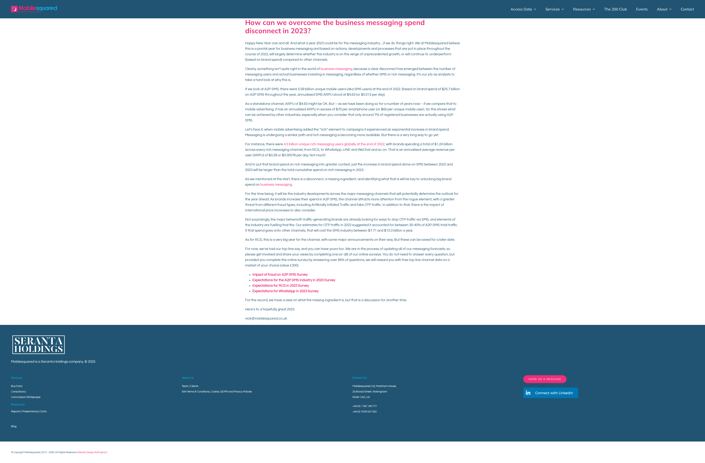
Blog (14, 426)
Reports (16, 411)
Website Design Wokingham (92, 452)
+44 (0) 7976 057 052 (364, 411)
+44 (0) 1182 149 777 (364, 406)
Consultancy (18, 391)
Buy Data (16, 386)
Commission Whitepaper (26, 397)
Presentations (30, 411)
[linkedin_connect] (550, 389)
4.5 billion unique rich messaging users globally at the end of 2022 (334, 144)
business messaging (336, 69)
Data (43, 411)
